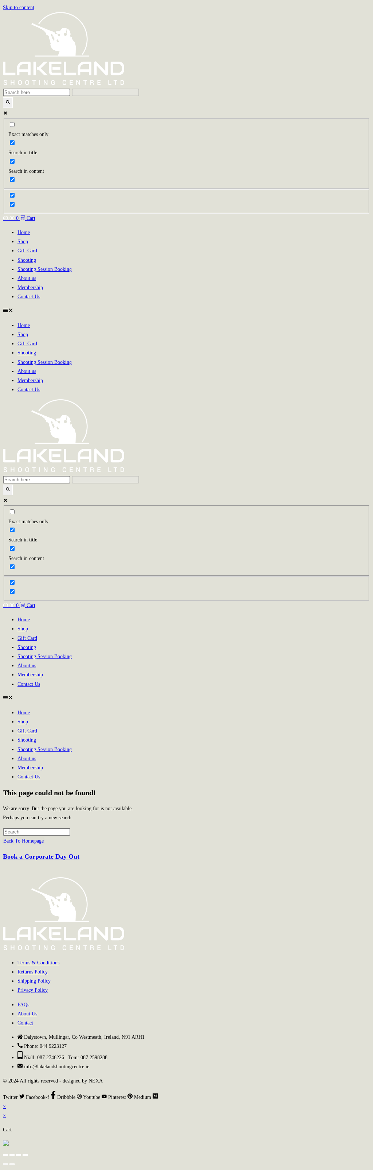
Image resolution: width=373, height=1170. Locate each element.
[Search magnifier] (8, 102)
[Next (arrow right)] (12, 1164)
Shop (22, 241)
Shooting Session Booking (44, 269)
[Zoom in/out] (5, 1155)
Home (23, 232)
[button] (186, 311)
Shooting (26, 260)
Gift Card (27, 250)
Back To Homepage (23, 841)
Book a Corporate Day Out (41, 856)
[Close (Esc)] (25, 1155)
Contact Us (28, 296)
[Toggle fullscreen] (12, 1155)
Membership (30, 287)
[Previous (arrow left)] (5, 1164)
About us (26, 278)
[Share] (18, 1155)
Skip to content (18, 7)
